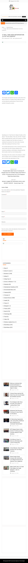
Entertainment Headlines (9, 287)
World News (7, 324)
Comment (4, 194)
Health (5, 300)
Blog (5, 268)
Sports (5, 311)
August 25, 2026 (14, 425)
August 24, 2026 (14, 444)
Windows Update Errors (9, 322)
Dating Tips (6, 279)
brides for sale (7, 271)
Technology (6, 314)
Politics (6, 308)
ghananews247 (19, 38)
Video (5, 319)
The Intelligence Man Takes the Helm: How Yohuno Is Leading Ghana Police (16, 403)
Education (6, 284)
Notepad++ (6, 306)
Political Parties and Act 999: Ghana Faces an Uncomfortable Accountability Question (17, 395)
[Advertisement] (14, 119)
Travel (5, 316)
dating (5, 276)
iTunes (5, 303)
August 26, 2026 (14, 389)
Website (3, 222)
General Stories (7, 297)
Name (3, 211)
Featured (6, 292)
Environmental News (8, 289)
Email (3, 216)
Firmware (6, 295)
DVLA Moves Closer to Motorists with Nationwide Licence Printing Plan (16, 441)
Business (6, 273)
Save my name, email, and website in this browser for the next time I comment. (14, 229)
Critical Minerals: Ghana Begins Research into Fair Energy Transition (17, 449)
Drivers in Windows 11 (9, 281)
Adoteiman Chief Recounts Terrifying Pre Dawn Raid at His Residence (16, 412)
